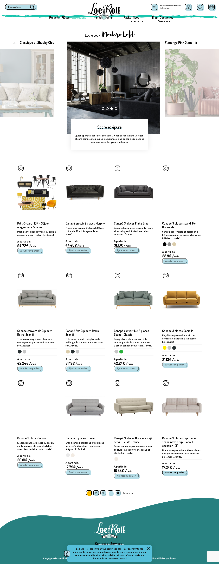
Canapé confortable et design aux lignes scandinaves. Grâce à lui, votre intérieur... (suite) (181, 235)
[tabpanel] (109, 88)
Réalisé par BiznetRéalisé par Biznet (158, 558)
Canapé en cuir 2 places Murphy (85, 223)
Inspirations (79, 17)
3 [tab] (111, 108)
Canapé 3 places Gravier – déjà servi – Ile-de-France (133, 440)
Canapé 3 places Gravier (81, 438)
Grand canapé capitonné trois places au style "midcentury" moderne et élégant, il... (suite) (85, 446)
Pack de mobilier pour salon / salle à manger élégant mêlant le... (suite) (36, 233)
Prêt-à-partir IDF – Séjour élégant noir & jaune (33, 225)
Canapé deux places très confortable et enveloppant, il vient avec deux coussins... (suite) (133, 231)
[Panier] (211, 7)
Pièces (65, 17)
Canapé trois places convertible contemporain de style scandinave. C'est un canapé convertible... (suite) (133, 342)
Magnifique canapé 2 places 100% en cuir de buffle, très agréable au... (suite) (85, 231)
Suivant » (128, 493)
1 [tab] (103, 108)
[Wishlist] (200, 7)
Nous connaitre (137, 19)
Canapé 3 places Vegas (31, 438)
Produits (54, 17)
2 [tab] (107, 108)
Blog (155, 17)
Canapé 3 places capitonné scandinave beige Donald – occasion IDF (179, 442)
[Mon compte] (188, 7)
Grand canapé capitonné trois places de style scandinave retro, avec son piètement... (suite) (181, 453)
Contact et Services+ (165, 19)
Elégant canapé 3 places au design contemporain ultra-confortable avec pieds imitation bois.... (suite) (35, 446)
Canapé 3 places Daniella (177, 331)
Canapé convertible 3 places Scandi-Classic (131, 332)
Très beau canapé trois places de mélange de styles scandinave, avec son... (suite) (36, 342)
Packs (127, 17)
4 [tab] (116, 108)
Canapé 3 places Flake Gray (131, 223)
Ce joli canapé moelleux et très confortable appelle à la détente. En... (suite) (179, 338)
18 (117, 493)
